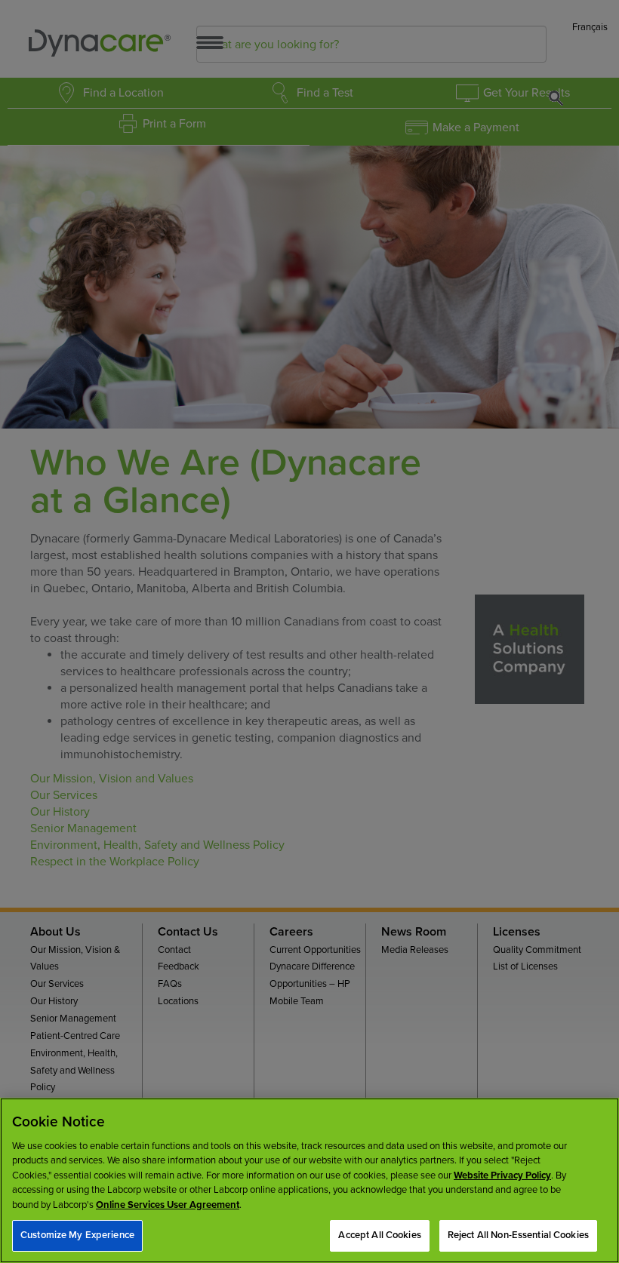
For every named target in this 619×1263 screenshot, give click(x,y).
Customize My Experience (77, 1235)
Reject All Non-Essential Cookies (518, 1235)
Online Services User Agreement (167, 1205)
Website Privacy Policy (502, 1175)
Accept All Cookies (379, 1235)
